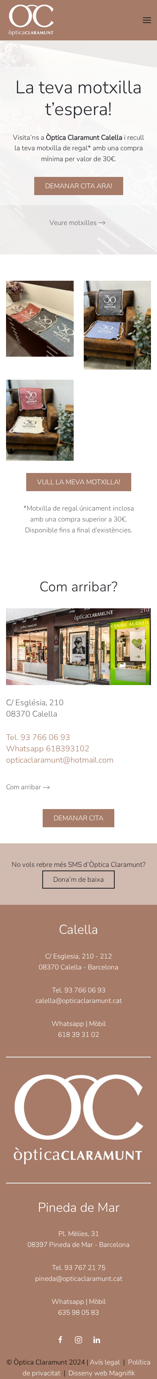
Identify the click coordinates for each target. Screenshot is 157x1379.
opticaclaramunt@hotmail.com (60, 760)
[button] (147, 20)
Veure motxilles (73, 222)
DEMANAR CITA (78, 818)
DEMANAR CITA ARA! (78, 186)
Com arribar (23, 787)
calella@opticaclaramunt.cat (78, 1000)
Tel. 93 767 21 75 (78, 1267)
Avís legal (105, 1362)
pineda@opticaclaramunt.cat (78, 1278)
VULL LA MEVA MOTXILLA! (78, 482)
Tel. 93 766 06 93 (38, 737)
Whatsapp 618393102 (47, 748)
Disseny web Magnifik (101, 1373)
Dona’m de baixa (78, 879)
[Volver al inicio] (31, 20)
